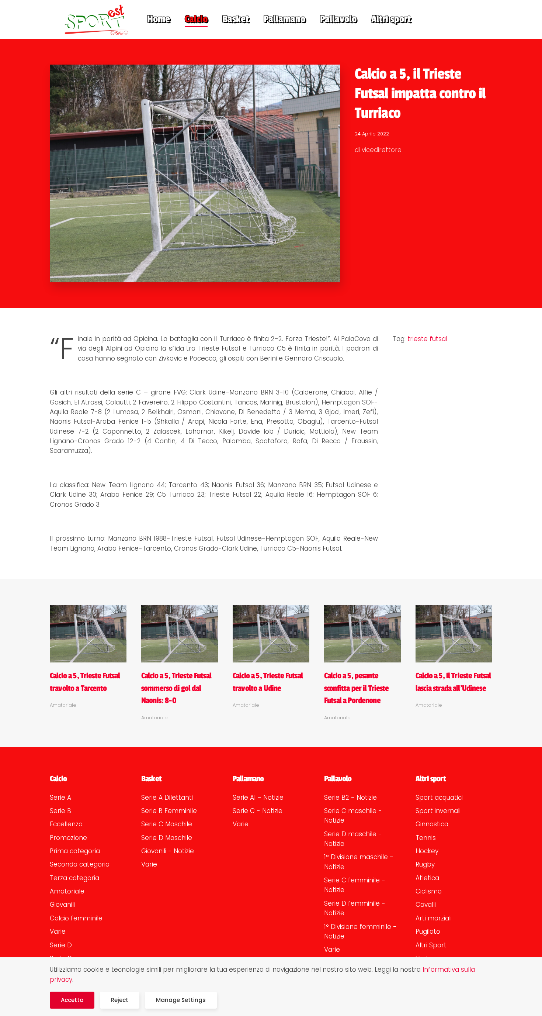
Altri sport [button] (391, 19)
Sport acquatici (439, 797)
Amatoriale (67, 891)
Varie (58, 931)
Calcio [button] (196, 19)
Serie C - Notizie (257, 810)
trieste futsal (427, 338)
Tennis (426, 837)
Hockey (427, 851)
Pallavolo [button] (338, 19)
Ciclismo (429, 891)
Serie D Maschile (166, 837)
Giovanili (62, 904)
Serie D (61, 945)
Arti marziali (434, 918)
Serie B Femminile (169, 810)
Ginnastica (432, 824)
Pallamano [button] (284, 19)
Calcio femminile (76, 918)
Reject (119, 1000)
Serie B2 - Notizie (350, 797)
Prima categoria (75, 851)
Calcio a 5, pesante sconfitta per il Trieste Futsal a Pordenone (356, 688)
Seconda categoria (80, 864)
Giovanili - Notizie (167, 851)
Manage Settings (181, 1000)
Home (158, 19)
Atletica (427, 878)
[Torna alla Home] (91, 19)
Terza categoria (74, 878)
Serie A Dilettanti (167, 797)
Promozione (68, 837)
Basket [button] (235, 19)
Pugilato (428, 931)
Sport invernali (438, 810)
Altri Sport (431, 945)
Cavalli (426, 904)
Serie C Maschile (166, 824)
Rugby (425, 864)
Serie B (60, 810)
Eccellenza (66, 824)
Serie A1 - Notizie (258, 797)
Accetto (72, 1000)
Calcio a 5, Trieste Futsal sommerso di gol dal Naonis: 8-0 (176, 688)
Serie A (60, 797)
